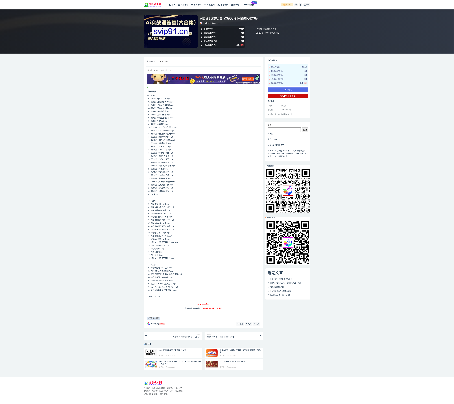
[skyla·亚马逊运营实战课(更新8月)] (212, 364)
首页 (157, 70)
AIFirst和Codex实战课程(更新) (279, 295)
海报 (249, 324)
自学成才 (207, 23)
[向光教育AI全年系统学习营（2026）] (151, 352)
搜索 (269, 125)
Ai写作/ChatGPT (153, 318)
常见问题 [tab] (165, 61)
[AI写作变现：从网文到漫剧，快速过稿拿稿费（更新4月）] (212, 353)
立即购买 (288, 90)
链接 (257, 324)
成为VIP (288, 4)
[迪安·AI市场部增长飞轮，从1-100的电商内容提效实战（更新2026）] (151, 364)
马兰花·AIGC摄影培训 (276, 287)
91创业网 (158, 324)
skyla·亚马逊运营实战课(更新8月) (232, 362)
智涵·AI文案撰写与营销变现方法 (279, 291)
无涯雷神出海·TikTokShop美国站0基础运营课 (284, 283)
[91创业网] (201, 23)
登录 (307, 5)
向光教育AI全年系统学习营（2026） (173, 350)
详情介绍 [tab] (152, 61)
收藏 (241, 324)
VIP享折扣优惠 (289, 96)
